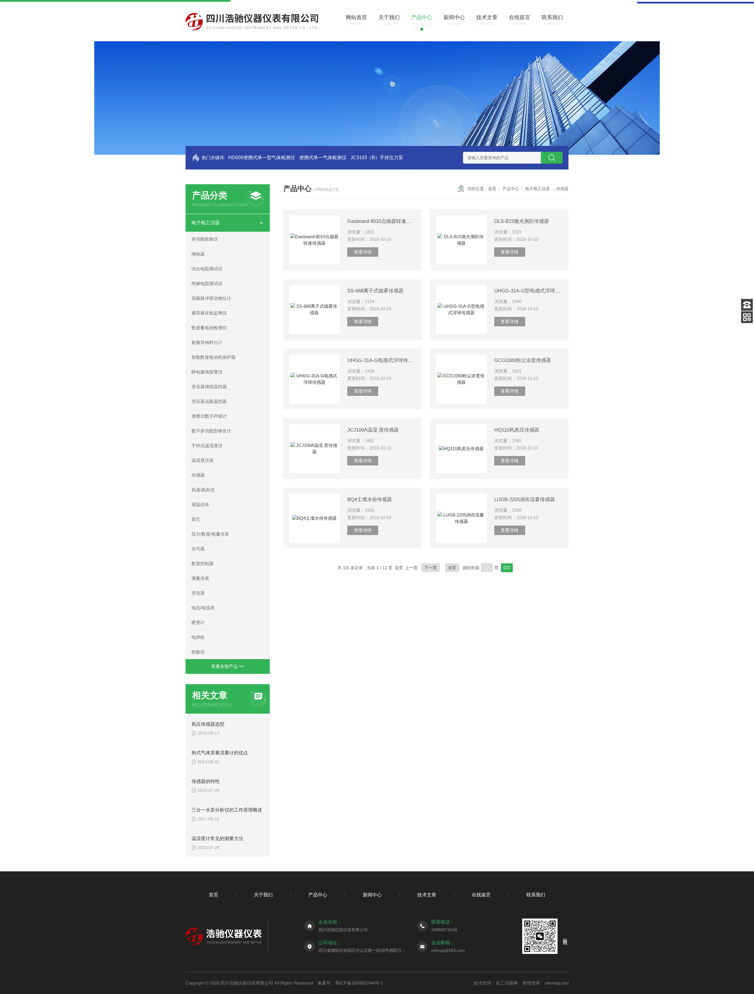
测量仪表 (200, 578)
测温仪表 (200, 504)
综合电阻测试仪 (206, 268)
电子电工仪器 (205, 222)
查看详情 (363, 251)
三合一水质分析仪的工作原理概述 (226, 809)
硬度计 (198, 622)
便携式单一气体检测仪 (322, 157)
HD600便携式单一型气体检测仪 (261, 157)
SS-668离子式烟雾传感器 (375, 291)
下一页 (430, 567)
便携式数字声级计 (209, 416)
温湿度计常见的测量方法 (217, 838)
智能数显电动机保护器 (213, 357)
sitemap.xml (556, 982)
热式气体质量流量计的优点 (219, 752)
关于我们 (263, 894)
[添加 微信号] (747, 317)
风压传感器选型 (207, 724)
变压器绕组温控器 (209, 386)
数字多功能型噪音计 (211, 430)
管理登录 (531, 982)
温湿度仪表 (202, 460)
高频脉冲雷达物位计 (211, 298)
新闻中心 (372, 894)
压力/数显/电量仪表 (210, 534)
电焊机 (198, 637)
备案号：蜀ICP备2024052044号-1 (350, 982)
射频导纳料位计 (206, 342)
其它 (195, 519)
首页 (492, 188)
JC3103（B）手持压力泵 (376, 157)
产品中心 (510, 188)
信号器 (198, 548)
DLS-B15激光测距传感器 (521, 221)
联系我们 (535, 894)
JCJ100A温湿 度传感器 (373, 430)
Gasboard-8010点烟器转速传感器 (381, 221)
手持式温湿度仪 (206, 445)
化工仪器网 (507, 982)
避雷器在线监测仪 (209, 312)
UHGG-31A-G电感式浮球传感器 (381, 360)
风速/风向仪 (203, 489)
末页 (452, 567)
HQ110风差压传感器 (516, 430)
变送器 (198, 592)
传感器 (198, 475)
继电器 (198, 253)
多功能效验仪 (204, 238)
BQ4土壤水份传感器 (369, 499)
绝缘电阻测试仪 (206, 283)
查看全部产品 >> (227, 666)
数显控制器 (202, 563)
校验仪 (198, 651)
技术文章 (426, 894)
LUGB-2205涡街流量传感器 (524, 499)
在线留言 (481, 894)
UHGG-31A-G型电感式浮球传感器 (528, 291)
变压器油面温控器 (209, 401)
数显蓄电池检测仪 (209, 327)
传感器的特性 (205, 781)
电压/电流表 (203, 607)
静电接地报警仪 (206, 371)
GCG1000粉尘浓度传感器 (522, 360)
